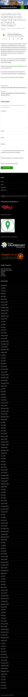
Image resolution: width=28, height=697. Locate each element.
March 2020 (4, 500)
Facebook (3, 271)
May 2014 (3, 682)
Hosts (2, 184)
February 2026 (4, 302)
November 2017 (5, 565)
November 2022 (5, 411)
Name (3, 131)
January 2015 (4, 660)
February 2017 (4, 590)
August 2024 (4, 352)
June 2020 (3, 492)
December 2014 (5, 663)
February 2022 (4, 436)
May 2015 (3, 649)
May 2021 (3, 461)
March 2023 (4, 400)
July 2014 (3, 676)
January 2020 (4, 503)
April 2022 (3, 430)
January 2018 (4, 559)
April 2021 (3, 464)
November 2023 (5, 377)
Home (2, 181)
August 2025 (4, 318)
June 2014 (3, 679)
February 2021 (4, 469)
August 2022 (4, 419)
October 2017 (4, 567)
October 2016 (4, 601)
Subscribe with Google (6, 270)
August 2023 (4, 386)
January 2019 (4, 525)
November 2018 (5, 531)
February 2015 (4, 657)
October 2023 (4, 380)
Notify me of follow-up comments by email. (12, 158)
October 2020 (4, 481)
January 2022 (4, 439)
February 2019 (4, 523)
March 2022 (4, 433)
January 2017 (4, 593)
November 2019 (5, 509)
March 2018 (4, 553)
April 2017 (3, 584)
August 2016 (4, 607)
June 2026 (3, 290)
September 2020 (5, 483)
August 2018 (4, 539)
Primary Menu (26, 7)
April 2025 (3, 330)
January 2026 (4, 304)
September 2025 (5, 316)
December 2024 (5, 341)
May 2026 (3, 293)
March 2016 (4, 621)
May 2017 (3, 581)
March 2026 (4, 299)
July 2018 (3, 542)
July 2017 (3, 576)
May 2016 (3, 615)
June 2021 (3, 458)
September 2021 (5, 450)
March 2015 (4, 654)
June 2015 (3, 646)
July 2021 (3, 456)
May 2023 (3, 394)
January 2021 (4, 472)
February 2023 (4, 402)
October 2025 (4, 313)
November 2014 (5, 665)
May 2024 (3, 360)
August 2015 (4, 640)
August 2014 (4, 674)
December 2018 (5, 528)
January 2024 (4, 372)
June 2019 (3, 517)
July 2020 (3, 489)
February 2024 (4, 369)
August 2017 (4, 573)
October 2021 (4, 447)
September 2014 (5, 671)
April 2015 (3, 651)
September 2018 (5, 537)
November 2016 (5, 598)
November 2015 (5, 632)
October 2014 (4, 668)
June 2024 (3, 358)
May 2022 (3, 428)
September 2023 (5, 383)
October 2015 (4, 635)
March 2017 (4, 587)
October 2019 (4, 511)
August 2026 (4, 285)
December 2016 (5, 595)
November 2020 (5, 478)
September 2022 (5, 416)
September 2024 (5, 349)
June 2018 (3, 545)
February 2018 (4, 556)
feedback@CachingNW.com (17, 66)
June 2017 (3, 579)
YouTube (3, 274)
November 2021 (5, 444)
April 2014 (3, 685)
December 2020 (5, 475)
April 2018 (3, 551)
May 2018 (3, 548)
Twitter (2, 273)
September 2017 (5, 570)
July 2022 (3, 422)
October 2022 (4, 414)
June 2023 (3, 391)
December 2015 (5, 629)
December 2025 (5, 307)
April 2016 (3, 618)
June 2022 (3, 425)
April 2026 (3, 296)
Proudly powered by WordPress (7, 695)
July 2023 (3, 388)
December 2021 (5, 442)
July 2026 (3, 288)
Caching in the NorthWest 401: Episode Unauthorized (14, 86)
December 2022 (5, 408)
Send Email (3, 275)
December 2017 (5, 562)
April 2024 (3, 363)
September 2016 (5, 604)
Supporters (3, 187)
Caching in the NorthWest (9, 7)
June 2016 (3, 612)
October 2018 (4, 534)
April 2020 (3, 497)
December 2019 (5, 506)
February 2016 (4, 623)
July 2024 (3, 355)
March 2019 (4, 520)
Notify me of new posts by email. (9, 163)
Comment (4, 111)
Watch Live (3, 190)
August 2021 (4, 453)
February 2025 (4, 335)
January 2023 (4, 405)
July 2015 (3, 643)
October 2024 (4, 346)
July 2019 (3, 514)
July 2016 (3, 609)
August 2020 (4, 486)
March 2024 (4, 366)
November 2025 (5, 310)
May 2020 (3, 495)
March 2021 (4, 467)
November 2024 (5, 344)
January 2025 (4, 338)
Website (3, 144)
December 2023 (5, 374)
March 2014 (4, 688)
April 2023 (3, 397)
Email (2, 137)
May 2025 (3, 327)
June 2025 (3, 324)
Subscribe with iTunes (6, 268)
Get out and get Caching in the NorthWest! (12, 77)
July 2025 (3, 321)
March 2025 (4, 332)
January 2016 (4, 626)
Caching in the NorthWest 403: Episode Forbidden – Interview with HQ (13, 93)
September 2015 (5, 637)
